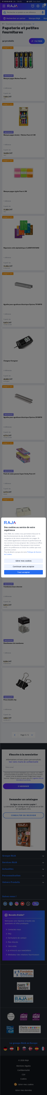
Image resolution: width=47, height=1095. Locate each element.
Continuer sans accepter (23, 566)
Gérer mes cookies (23, 561)
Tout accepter (23, 572)
